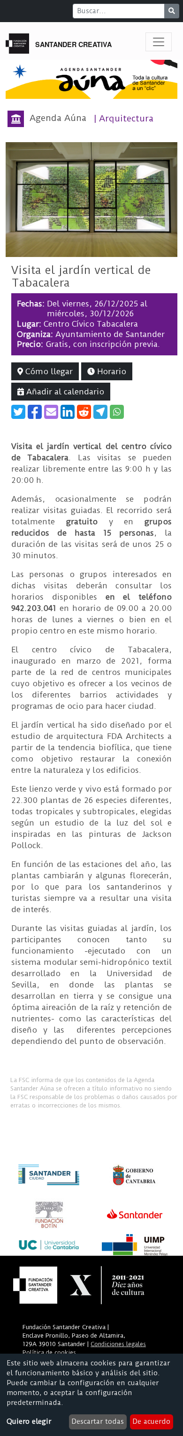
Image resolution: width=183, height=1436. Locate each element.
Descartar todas (97, 1421)
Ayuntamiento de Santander (110, 334)
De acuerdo (151, 1421)
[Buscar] (171, 11)
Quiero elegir (29, 1421)
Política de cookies (49, 1352)
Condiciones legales (118, 1344)
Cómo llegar (48, 371)
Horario (110, 371)
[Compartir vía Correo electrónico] (51, 412)
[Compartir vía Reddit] (84, 412)
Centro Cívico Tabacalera (91, 324)
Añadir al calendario (64, 391)
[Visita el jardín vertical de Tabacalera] (91, 199)
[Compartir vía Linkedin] (68, 412)
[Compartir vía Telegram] (100, 412)
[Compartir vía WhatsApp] (117, 412)
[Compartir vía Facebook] (35, 412)
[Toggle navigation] (158, 41)
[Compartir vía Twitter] (18, 412)
